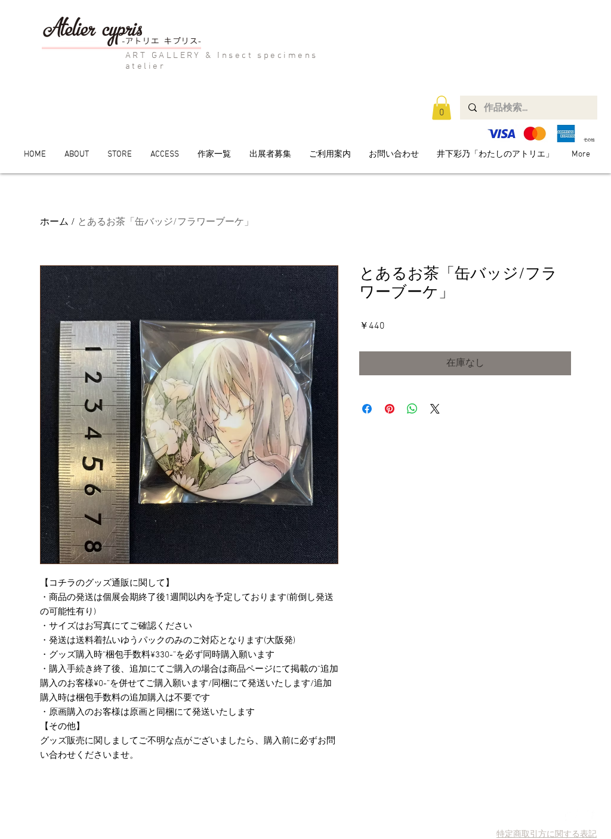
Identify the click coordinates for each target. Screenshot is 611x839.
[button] (441, 108)
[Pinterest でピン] (389, 409)
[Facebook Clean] (588, 815)
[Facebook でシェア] (367, 409)
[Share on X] (435, 409)
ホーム (54, 222)
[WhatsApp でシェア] (412, 409)
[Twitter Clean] (571, 815)
